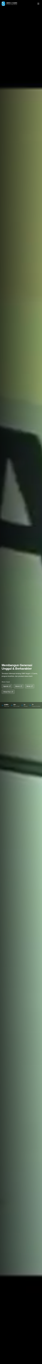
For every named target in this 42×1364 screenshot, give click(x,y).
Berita (28, 686)
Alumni (17, 686)
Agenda (5, 686)
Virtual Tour (7, 692)
